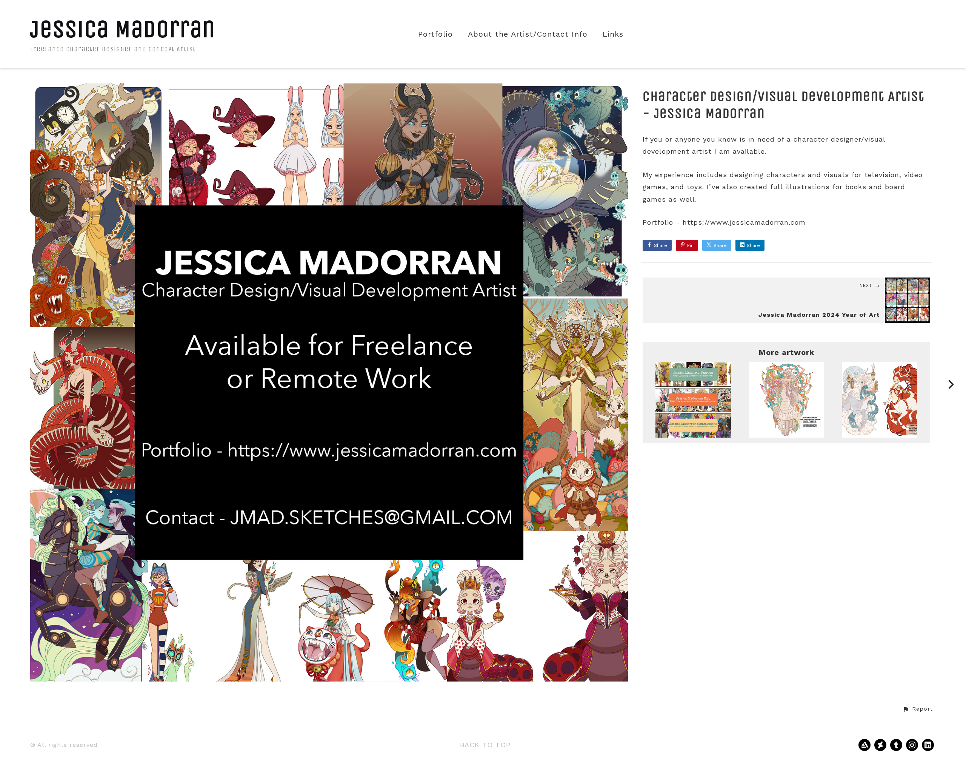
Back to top (485, 745)
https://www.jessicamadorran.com (744, 222)
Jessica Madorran (122, 28)
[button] (918, 709)
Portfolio (435, 34)
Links (613, 34)
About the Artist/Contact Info (528, 34)
